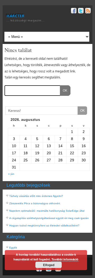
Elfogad (48, 264)
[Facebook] (73, 11)
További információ (64, 259)
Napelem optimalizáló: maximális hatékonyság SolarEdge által (46, 210)
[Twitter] (80, 11)
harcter (15, 15)
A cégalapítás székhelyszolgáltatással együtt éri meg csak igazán (49, 218)
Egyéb (13, 247)
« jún (11, 173)
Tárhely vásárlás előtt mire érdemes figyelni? (36, 196)
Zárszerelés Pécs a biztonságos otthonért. (35, 203)
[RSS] (87, 11)
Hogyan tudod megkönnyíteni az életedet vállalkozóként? (44, 225)
